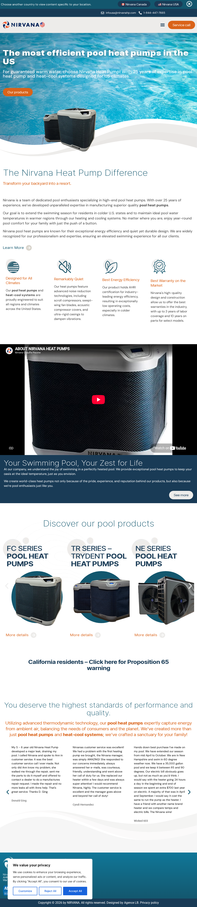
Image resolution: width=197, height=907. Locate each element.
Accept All (75, 891)
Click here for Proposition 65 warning (128, 665)
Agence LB (131, 902)
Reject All (50, 891)
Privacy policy (149, 902)
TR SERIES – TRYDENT (34, 555)
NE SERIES (92, 555)
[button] (162, 24)
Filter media (155, 547)
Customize (25, 891)
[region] (50, 879)
